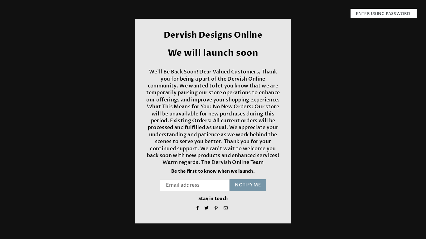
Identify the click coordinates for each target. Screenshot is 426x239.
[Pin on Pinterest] (216, 209)
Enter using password (383, 13)
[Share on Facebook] (198, 209)
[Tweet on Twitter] (207, 209)
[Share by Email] (226, 209)
